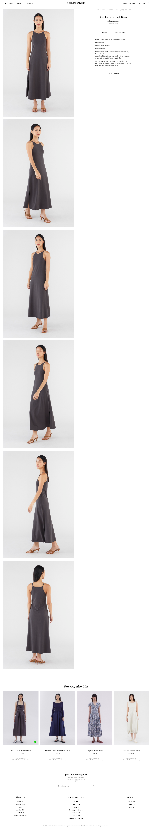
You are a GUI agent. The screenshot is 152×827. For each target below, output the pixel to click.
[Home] (76, 3)
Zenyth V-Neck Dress (94, 750)
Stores (20, 807)
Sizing (76, 801)
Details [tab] (104, 32)
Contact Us (20, 812)
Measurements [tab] (119, 32)
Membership (20, 810)
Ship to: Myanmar (129, 3)
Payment (76, 807)
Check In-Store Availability (20, 760)
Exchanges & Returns (76, 810)
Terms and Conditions (76, 818)
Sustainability (20, 804)
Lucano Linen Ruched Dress (20, 750)
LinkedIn (131, 807)
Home (97, 10)
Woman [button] (19, 3)
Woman (103, 10)
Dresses (110, 10)
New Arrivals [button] (8, 3)
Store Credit (76, 812)
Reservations (76, 815)
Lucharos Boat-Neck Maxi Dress (57, 750)
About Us (20, 801)
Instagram (131, 801)
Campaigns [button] (29, 3)
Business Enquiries (20, 815)
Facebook (131, 804)
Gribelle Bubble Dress (131, 750)
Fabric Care (76, 804)
